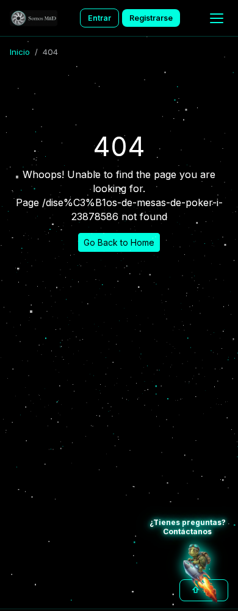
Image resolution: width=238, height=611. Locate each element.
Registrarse (151, 18)
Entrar (99, 18)
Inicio (20, 52)
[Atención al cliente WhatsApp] (200, 573)
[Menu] (216, 18)
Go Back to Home (119, 242)
